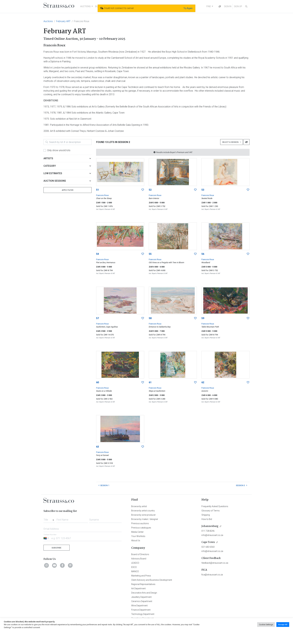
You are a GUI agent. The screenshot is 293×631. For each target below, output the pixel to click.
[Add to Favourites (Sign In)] (142, 189)
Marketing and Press (141, 575)
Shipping (205, 515)
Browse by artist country (143, 510)
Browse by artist (139, 506)
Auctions (48, 21)
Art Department (138, 588)
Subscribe (56, 548)
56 (202, 253)
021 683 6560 (208, 547)
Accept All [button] (282, 624)
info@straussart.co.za (212, 535)
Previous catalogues (141, 527)
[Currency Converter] (220, 6)
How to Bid (206, 519)
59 (202, 318)
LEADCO (135, 563)
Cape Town (208, 542)
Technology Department (142, 614)
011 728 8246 (208, 531)
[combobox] (49, 519)
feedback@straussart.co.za (214, 563)
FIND (208, 6)
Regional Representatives (143, 584)
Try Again (188, 8)
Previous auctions (140, 523)
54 (97, 253)
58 (150, 318)
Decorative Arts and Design (144, 593)
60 (97, 382)
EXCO (134, 567)
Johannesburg (209, 526)
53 (202, 189)
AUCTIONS (85, 6)
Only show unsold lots (58, 150)
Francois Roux (102, 195)
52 (150, 189)
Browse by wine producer (143, 515)
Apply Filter (67, 190)
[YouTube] (54, 565)
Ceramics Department (141, 601)
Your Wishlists (138, 536)
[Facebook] (62, 565)
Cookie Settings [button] (266, 624)
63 (97, 446)
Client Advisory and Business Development (151, 580)
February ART (63, 21)
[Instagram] (46, 565)
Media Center (137, 532)
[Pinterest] (70, 565)
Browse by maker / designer (144, 519)
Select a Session (230, 142)
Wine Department (139, 605)
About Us (135, 540)
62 (202, 382)
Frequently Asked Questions (214, 506)
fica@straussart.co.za (212, 574)
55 (150, 253)
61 (150, 382)
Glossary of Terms (210, 510)
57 (97, 318)
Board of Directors (140, 554)
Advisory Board (138, 558)
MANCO (135, 571)
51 (97, 189)
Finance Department (140, 610)
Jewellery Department (141, 597)
